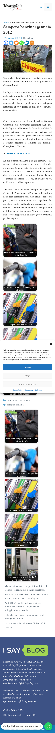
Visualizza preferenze (27, 384)
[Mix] (16, 43)
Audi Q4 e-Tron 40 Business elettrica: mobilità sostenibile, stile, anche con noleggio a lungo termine (23, 606)
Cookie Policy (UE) (13, 710)
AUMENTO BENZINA (18, 153)
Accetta (27, 367)
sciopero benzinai (15, 404)
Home (6, 22)
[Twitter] (11, 43)
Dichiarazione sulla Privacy (33, 390)
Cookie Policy (17, 390)
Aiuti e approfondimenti (18, 400)
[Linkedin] (26, 43)
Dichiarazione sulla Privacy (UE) (19, 714)
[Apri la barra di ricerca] (40, 7)
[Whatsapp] (21, 43)
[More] (32, 43)
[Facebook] (6, 43)
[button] (51, 344)
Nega (27, 375)
